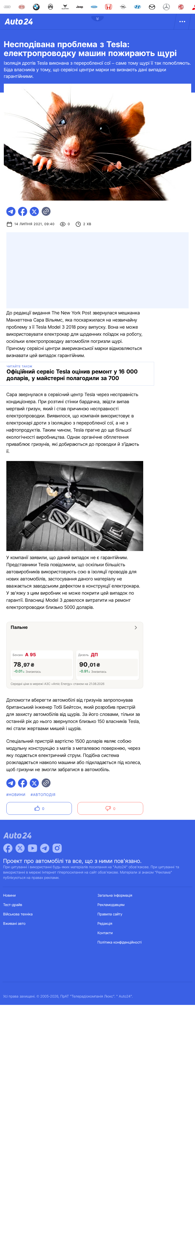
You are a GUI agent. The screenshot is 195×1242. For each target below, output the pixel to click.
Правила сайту (110, 914)
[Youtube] (32, 848)
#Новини (16, 795)
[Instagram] (57, 848)
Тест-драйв (12, 905)
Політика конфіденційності (120, 942)
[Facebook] (7, 848)
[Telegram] (44, 848)
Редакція (105, 923)
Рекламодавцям (111, 905)
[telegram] (10, 211)
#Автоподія (43, 795)
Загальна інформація (115, 895)
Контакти (105, 933)
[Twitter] (20, 848)
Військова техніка (18, 914)
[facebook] (22, 211)
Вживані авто (14, 923)
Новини (9, 895)
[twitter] (34, 211)
